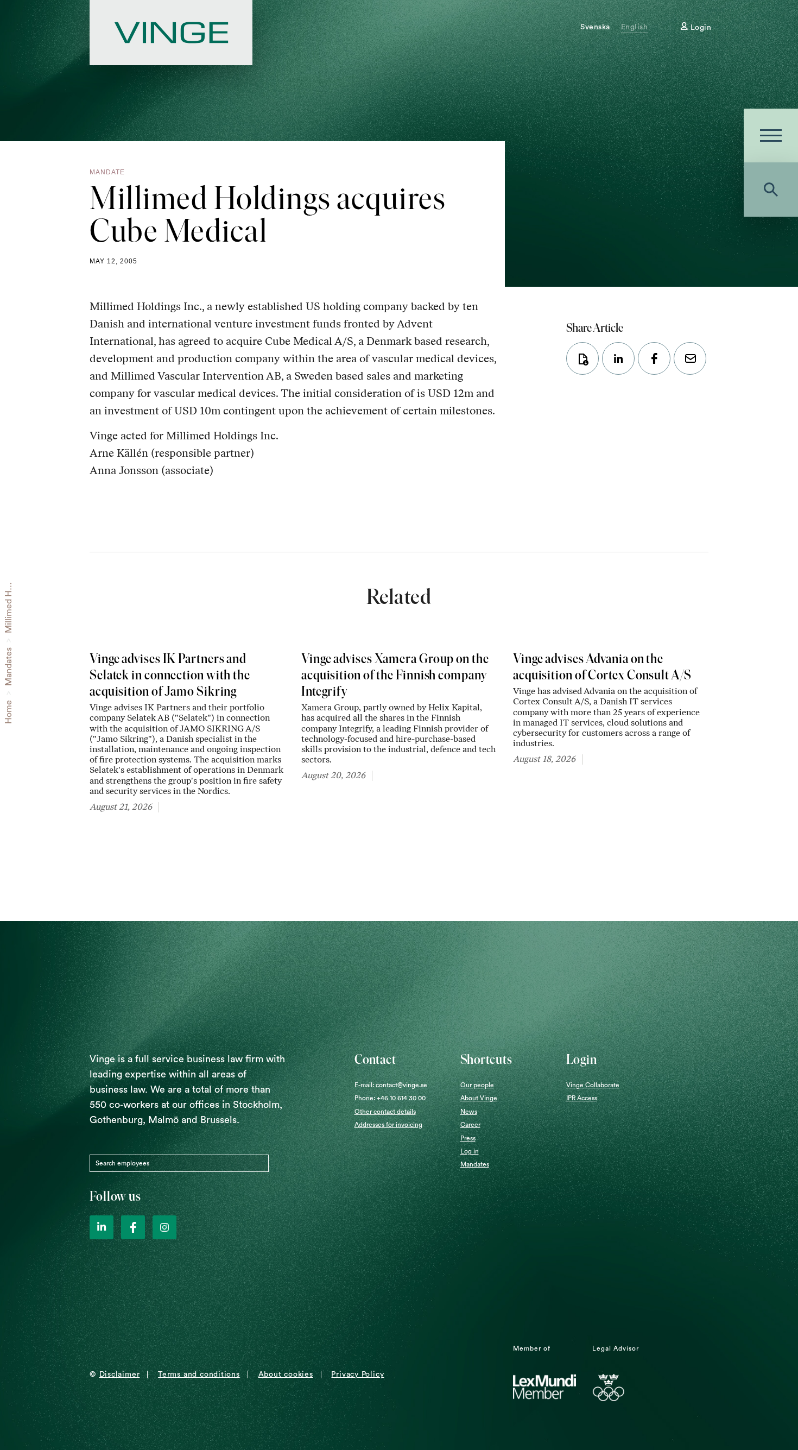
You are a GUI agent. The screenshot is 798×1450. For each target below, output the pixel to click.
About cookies (285, 1374)
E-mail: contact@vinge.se (390, 1085)
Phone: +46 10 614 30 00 (390, 1098)
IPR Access (581, 1098)
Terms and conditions (199, 1374)
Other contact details (385, 1111)
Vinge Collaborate (592, 1085)
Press (468, 1138)
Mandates (8, 666)
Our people (477, 1085)
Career (470, 1124)
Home (8, 712)
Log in (469, 1151)
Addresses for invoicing (388, 1124)
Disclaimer (119, 1374)
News (468, 1111)
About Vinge (478, 1098)
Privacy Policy (357, 1374)
